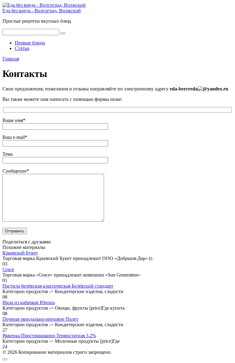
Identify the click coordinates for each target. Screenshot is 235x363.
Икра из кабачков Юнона (28, 302)
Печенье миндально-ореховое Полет (40, 319)
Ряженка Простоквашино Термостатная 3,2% (49, 335)
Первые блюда (30, 42)
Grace (8, 269)
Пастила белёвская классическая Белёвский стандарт (57, 285)
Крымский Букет (20, 252)
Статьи (22, 48)
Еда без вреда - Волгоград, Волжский (41, 10)
